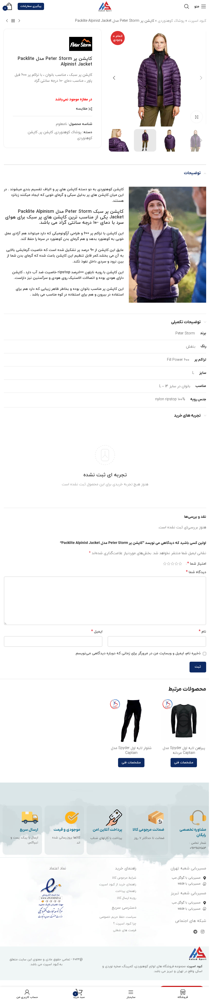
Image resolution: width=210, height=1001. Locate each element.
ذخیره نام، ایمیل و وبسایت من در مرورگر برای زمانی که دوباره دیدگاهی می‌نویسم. (138, 653)
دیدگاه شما (196, 572)
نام (202, 631)
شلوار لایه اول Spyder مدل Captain (131, 751)
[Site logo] (105, 6)
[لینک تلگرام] (195, 932)
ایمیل (96, 631)
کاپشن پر (46, 132)
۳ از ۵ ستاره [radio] (172, 563)
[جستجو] (187, 6)
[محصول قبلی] (19, 21)
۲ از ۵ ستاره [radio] (176, 563)
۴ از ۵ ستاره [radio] (169, 563)
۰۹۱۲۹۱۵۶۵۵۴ (198, 848)
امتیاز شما (196, 564)
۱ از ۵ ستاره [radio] (180, 563)
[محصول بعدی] (7, 21)
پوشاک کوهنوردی (171, 20)
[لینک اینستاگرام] (202, 932)
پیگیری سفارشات (30, 6)
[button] (201, 78)
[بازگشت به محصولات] (13, 21)
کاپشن (103, 250)
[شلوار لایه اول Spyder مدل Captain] (131, 720)
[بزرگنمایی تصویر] (196, 117)
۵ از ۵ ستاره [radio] (165, 563)
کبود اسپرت (197, 20)
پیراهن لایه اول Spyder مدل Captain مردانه (184, 751)
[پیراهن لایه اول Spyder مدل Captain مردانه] (183, 720)
